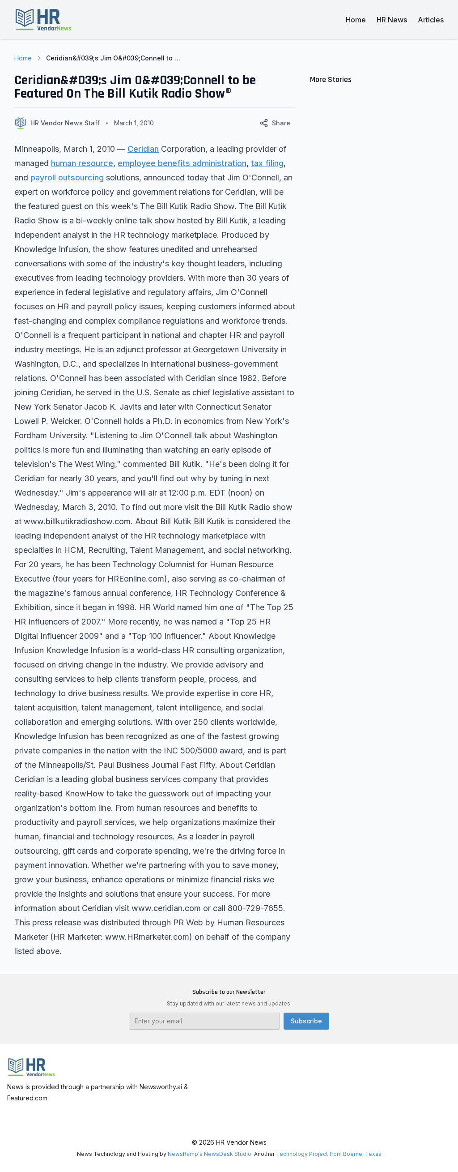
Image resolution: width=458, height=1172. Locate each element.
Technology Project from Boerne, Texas (329, 1154)
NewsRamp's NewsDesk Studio (209, 1154)
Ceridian (143, 149)
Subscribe (306, 1021)
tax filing (267, 163)
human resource (82, 163)
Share (281, 123)
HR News (392, 19)
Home (356, 19)
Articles (431, 19)
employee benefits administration (182, 163)
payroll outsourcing (67, 177)
